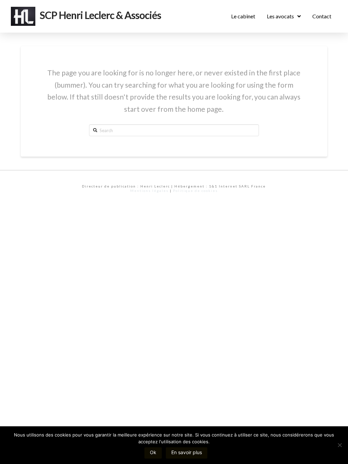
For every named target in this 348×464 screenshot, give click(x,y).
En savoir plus (186, 452)
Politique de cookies (195, 191)
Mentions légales (149, 191)
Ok (153, 452)
